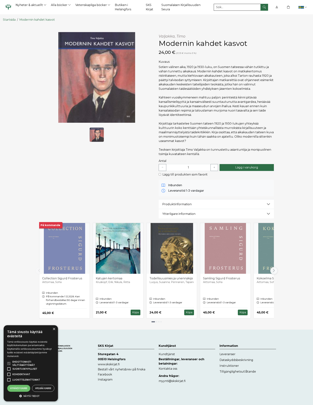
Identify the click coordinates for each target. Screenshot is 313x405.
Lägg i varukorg (246, 167)
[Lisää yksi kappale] (214, 167)
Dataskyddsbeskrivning (236, 360)
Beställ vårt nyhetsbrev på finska (121, 369)
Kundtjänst (167, 354)
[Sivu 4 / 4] (161, 321)
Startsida (9, 19)
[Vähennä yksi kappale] (162, 167)
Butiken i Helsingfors (123, 7)
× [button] (54, 329)
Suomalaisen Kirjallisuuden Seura (181, 7)
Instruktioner (229, 365)
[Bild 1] (96, 134)
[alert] (31, 363)
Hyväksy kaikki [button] (18, 388)
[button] (302, 7)
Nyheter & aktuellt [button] (30, 5)
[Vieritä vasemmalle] (39, 270)
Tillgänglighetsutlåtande (238, 371)
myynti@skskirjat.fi (172, 381)
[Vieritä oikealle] (274, 270)
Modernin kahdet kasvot (37, 19)
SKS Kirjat (149, 7)
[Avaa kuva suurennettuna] (96, 77)
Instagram (105, 379)
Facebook (105, 374)
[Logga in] (276, 7)
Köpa (135, 312)
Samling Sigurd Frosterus (221, 278)
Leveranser (227, 354)
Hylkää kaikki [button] (43, 388)
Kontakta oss (168, 368)
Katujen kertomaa (109, 278)
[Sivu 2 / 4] (156, 321)
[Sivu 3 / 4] (158, 321)
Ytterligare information (178, 214)
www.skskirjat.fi (109, 364)
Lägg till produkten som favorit (185, 174)
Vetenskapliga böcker (91, 5)
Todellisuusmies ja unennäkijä (171, 278)
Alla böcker (59, 5)
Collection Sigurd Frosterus (62, 278)
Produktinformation (177, 204)
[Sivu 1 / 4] (153, 321)
